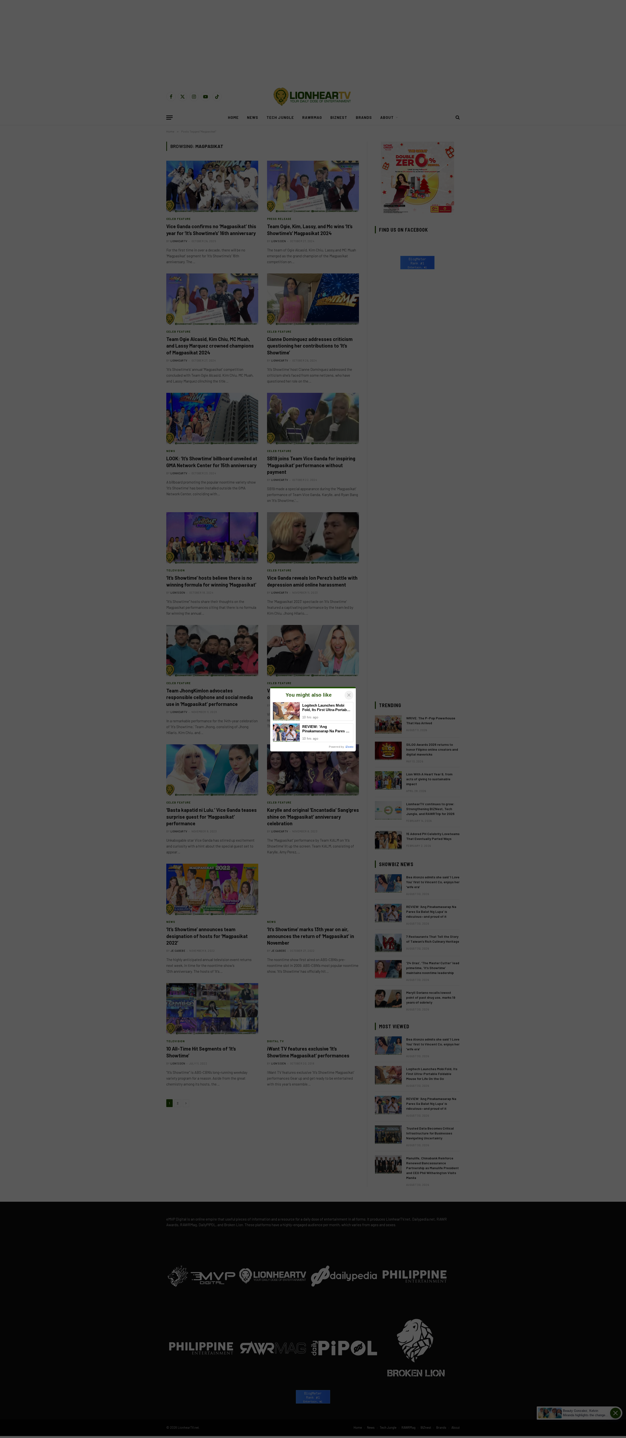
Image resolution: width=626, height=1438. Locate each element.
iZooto (349, 746)
